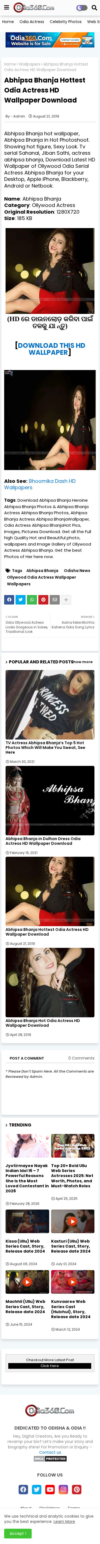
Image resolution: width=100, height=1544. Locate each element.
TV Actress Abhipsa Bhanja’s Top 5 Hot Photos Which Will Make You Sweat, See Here (45, 748)
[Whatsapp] (32, 599)
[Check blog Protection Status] (50, 1460)
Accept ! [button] (18, 1533)
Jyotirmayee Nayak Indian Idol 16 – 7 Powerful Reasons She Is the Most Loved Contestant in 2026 (27, 1178)
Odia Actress (31, 21)
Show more (81, 661)
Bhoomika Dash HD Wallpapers (40, 484)
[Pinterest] (43, 599)
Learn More (64, 1521)
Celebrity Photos (66, 21)
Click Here (50, 1365)
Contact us (50, 1452)
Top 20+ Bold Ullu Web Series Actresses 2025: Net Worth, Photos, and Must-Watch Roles (72, 1175)
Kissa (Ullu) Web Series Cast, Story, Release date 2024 (25, 1246)
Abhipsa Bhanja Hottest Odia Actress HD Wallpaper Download (47, 932)
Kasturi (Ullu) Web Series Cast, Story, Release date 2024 (71, 1246)
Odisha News (77, 570)
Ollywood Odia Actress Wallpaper (41, 577)
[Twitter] (21, 599)
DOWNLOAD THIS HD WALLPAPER (51, 349)
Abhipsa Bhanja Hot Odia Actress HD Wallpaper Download (43, 1023)
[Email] (55, 599)
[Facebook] (9, 599)
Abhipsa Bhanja (42, 570)
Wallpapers (29, 64)
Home (8, 21)
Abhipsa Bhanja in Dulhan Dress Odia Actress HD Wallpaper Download (43, 841)
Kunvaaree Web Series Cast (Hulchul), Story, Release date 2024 (71, 1309)
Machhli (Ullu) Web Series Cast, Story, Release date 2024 (25, 1306)
